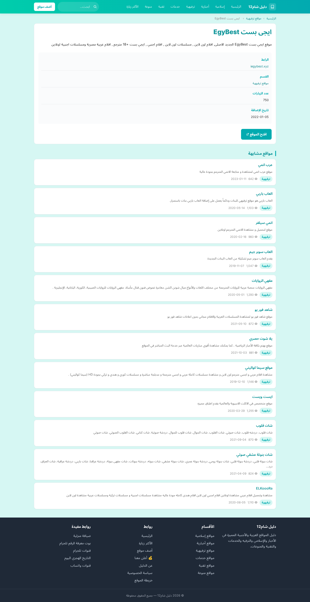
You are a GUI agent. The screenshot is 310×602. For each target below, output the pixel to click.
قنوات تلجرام (82, 550)
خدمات (175, 6)
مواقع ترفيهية (253, 18)
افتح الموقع (258, 134)
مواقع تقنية (206, 565)
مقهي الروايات (262, 280)
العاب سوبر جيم (260, 252)
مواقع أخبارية (205, 543)
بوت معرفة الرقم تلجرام (75, 543)
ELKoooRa (264, 488)
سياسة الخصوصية (139, 573)
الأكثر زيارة (133, 6)
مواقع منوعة (206, 573)
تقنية (161, 6)
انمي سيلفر (264, 223)
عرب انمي (265, 165)
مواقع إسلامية (204, 536)
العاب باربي (264, 193)
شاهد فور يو (263, 310)
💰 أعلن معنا (143, 558)
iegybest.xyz (260, 66)
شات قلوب (264, 425)
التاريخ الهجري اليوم (78, 558)
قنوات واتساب (80, 565)
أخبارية (205, 6)
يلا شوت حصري (260, 338)
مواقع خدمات (205, 558)
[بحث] (95, 7)
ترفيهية (190, 6)
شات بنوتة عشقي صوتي (254, 454)
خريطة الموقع (143, 580)
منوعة (148, 6)
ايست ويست (262, 397)
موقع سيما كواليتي (258, 367)
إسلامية (220, 6)
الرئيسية (236, 6)
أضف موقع (44, 6)
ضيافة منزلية (82, 536)
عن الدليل (145, 565)
